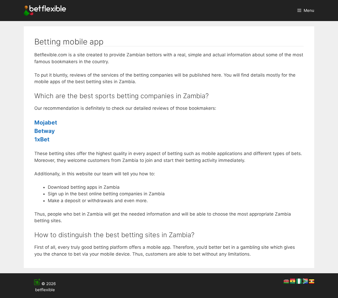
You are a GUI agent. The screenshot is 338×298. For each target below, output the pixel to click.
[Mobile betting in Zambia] (45, 10)
